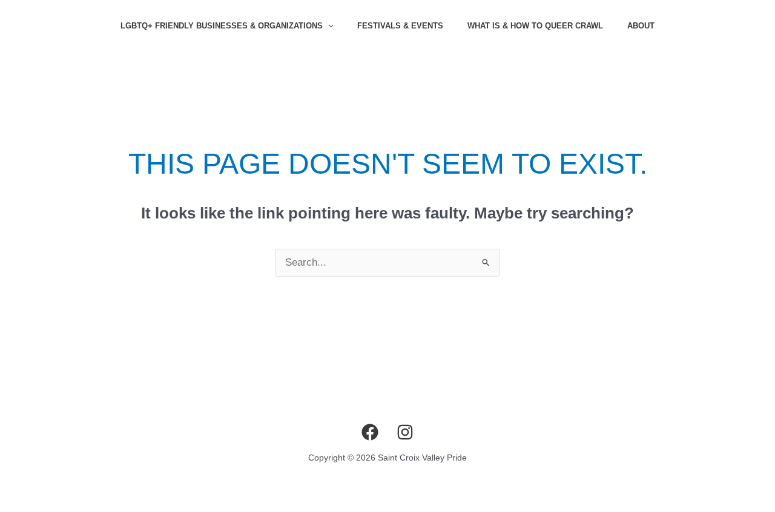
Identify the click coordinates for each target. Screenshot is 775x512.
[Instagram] (405, 432)
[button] (328, 26)
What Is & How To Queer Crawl (535, 25)
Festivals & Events (400, 25)
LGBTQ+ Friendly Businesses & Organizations (221, 25)
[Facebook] (369, 432)
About (641, 25)
